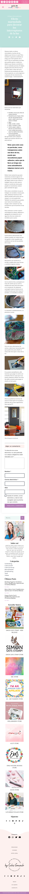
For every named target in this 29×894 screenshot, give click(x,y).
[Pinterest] (12, 2)
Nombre (8, 471)
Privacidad (14, 847)
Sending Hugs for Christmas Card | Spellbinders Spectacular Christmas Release (14, 583)
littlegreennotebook (12, 438)
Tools (6, 573)
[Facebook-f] (2, 2)
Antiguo (10, 16)
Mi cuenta (14, 884)
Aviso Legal (14, 853)
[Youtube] (7, 2)
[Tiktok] (15, 2)
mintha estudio (23, 892)
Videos (7, 575)
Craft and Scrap (9, 567)
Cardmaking (8, 563)
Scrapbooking (9, 571)
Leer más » (7, 586)
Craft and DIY (9, 565)
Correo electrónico (11, 479)
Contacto (14, 887)
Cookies (14, 850)
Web (6, 487)
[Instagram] (4, 2)
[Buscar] (22, 518)
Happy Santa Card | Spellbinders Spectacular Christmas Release (12, 597)
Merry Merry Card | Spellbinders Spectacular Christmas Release (14, 590)
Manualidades (17, 16)
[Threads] (17, 2)
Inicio (14, 881)
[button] (3, 7)
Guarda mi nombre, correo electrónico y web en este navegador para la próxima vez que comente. (15, 499)
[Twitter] (9, 2)
